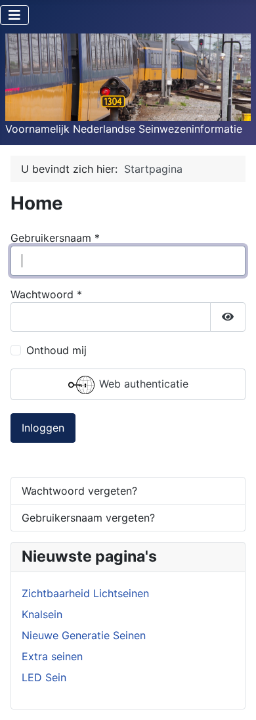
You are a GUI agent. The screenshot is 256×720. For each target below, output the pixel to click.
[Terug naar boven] (233, 695)
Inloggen (43, 427)
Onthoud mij (56, 350)
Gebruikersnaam (55, 237)
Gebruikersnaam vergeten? (88, 517)
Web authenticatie (142, 383)
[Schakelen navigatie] (14, 15)
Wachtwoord (46, 294)
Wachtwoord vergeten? (79, 490)
